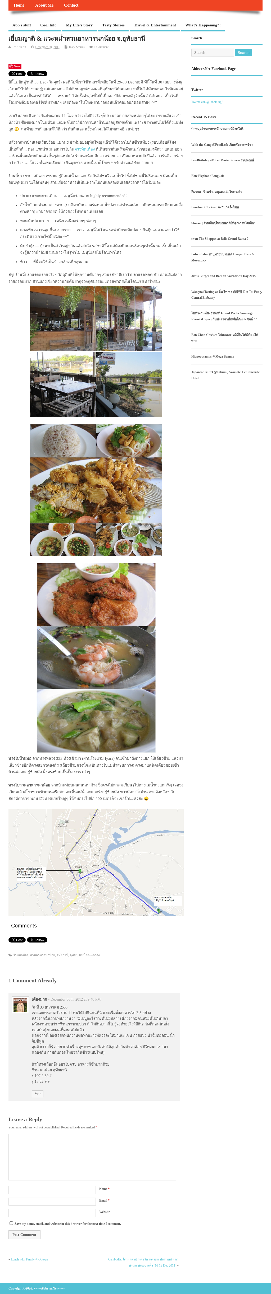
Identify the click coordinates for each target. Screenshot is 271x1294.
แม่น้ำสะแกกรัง (89, 955)
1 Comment (101, 47)
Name (104, 1189)
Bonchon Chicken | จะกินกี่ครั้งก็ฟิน (215, 207)
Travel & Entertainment (155, 25)
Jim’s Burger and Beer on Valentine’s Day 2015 (223, 276)
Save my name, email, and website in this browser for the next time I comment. (68, 1224)
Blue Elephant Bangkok (207, 176)
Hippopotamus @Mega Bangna (212, 356)
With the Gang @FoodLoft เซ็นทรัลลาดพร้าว (222, 145)
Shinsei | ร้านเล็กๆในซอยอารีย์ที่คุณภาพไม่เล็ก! (223, 223)
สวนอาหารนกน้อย (42, 955)
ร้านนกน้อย (21, 955)
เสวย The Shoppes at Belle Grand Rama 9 (219, 239)
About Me (44, 5)
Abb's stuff (21, 25)
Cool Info (48, 25)
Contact (71, 5)
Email (104, 1200)
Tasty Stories (113, 25)
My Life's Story (79, 25)
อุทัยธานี (62, 955)
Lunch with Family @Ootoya (29, 1259)
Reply (38, 1093)
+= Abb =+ (19, 47)
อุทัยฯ (74, 955)
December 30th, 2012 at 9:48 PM (76, 999)
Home (19, 5)
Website (104, 1212)
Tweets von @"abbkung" (207, 102)
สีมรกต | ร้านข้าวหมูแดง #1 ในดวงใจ (216, 192)
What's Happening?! (203, 25)
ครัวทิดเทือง (84, 149)
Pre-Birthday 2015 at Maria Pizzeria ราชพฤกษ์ (222, 160)
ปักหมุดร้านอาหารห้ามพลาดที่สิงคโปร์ (217, 129)
